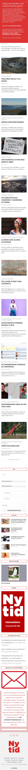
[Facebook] (11, 735)
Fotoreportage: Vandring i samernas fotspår (11, 200)
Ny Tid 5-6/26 (5, 583)
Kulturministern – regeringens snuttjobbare (18, 553)
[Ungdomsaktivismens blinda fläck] (14, 307)
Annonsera (7, 760)
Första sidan (7, 758)
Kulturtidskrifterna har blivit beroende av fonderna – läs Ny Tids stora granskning (18, 521)
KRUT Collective (23, 764)
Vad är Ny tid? (14, 758)
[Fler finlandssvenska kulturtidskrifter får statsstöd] (5, 530)
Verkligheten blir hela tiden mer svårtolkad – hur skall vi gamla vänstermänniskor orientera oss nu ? (13, 658)
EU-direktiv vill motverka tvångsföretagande (17, 537)
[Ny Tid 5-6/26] (14, 573)
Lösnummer (21, 758)
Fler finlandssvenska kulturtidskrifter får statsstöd (16, 529)
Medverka (20, 760)
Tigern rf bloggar (14, 635)
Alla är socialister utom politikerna (12, 649)
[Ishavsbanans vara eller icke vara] (14, 390)
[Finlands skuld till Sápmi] (14, 65)
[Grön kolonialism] (14, 430)
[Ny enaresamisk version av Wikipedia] (14, 350)
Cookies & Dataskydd (12, 762)
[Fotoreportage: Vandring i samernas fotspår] (14, 184)
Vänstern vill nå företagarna (18, 545)
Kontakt (19, 762)
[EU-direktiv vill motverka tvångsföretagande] (5, 538)
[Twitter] (14, 735)
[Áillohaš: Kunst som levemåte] (14, 267)
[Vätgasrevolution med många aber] (14, 145)
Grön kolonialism (10, 446)
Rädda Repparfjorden (12, 122)
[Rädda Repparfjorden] (14, 106)
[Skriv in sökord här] (14, 474)
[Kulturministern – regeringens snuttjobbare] (5, 555)
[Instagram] (17, 735)
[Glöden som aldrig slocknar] (14, 226)
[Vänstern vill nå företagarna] (5, 547)
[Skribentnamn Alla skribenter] (14, 481)
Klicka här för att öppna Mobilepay (11, 37)
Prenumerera (14, 760)
